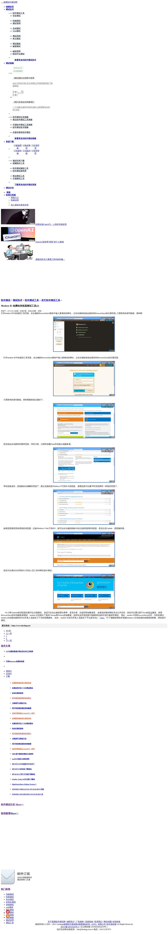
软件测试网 (111, 924)
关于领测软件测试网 (56, 922)
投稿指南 (89, 922)
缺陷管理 (17, 51)
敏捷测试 (17, 46)
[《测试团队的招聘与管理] (18, 73)
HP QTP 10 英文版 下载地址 (22, 769)
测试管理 (17, 23)
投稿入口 (15, 197)
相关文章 (5, 646)
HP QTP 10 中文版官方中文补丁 (23, 764)
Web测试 (16, 31)
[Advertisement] (84, 279)
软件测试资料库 (19, 171)
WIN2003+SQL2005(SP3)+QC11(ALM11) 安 (27, 794)
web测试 (9, 907)
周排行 (9, 671)
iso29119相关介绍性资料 (20, 759)
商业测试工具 (18, 176)
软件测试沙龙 (8, 804)
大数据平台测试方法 (19, 703)
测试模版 (17, 44)
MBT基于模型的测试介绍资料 (22, 754)
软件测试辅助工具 (20, 168)
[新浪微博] (8, 913)
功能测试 (10, 894)
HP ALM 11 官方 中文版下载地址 (23, 774)
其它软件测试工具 (50, 300)
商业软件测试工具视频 (22, 120)
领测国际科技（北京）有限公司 (92, 924)
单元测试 (17, 39)
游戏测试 (10, 905)
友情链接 (116, 922)
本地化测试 (11, 902)
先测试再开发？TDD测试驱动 (22, 688)
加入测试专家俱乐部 (20, 205)
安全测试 (17, 16)
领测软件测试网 (10, 2)
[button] (25, 60)
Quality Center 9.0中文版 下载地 (23, 779)
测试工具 (10, 923)
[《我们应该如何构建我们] (18, 97)
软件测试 (5, 300)
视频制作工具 (18, 163)
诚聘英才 (71, 922)
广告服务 (80, 922)
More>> (20, 804)
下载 (8, 676)
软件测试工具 (18, 13)
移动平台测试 (18, 54)
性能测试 (17, 21)
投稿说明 (15, 200)
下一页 (9, 640)
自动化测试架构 (17, 693)
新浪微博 (5, 813)
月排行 (9, 674)
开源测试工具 (18, 178)
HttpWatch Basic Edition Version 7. (24, 784)
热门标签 (5, 889)
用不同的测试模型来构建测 (21, 708)
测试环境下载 (18, 161)
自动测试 (17, 28)
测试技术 (17, 300)
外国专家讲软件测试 (21, 132)
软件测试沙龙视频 (20, 117)
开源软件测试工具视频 (22, 125)
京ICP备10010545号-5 (70, 927)
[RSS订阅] (8, 917)
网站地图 (108, 922)
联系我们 (98, 922)
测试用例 (17, 36)
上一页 (9, 633)
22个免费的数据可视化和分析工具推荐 (19, 651)
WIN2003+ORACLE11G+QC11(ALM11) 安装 (28, 789)
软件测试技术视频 (20, 127)
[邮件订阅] (17, 884)
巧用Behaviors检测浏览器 (15, 661)
